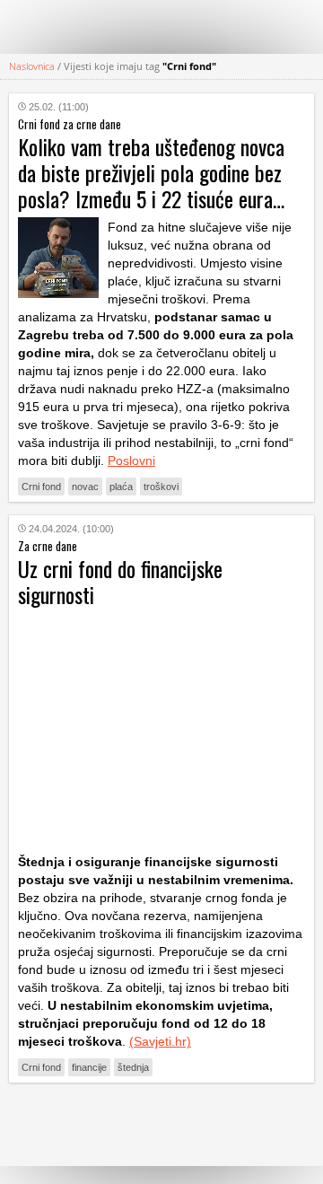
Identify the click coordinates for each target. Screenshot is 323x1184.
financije (89, 1067)
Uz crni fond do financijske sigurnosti (120, 581)
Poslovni (131, 460)
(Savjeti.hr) (160, 1041)
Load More (161, 1124)
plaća (121, 486)
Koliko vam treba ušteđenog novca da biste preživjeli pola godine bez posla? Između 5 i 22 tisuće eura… (151, 172)
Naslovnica (32, 66)
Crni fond (41, 486)
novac (85, 486)
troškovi (161, 486)
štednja (133, 1067)
